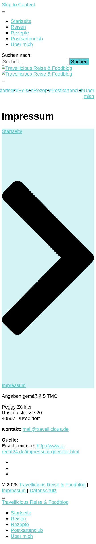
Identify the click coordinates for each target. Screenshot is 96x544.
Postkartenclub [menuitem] (27, 530)
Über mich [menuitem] (22, 536)
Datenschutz (43, 490)
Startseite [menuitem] (21, 513)
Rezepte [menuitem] (20, 524)
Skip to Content (18, 4)
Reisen (18, 27)
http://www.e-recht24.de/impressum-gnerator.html (40, 448)
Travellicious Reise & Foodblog (52, 484)
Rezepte (20, 33)
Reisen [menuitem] (18, 518)
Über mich (22, 44)
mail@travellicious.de (46, 429)
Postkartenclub (27, 38)
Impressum (14, 490)
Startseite (21, 21)
